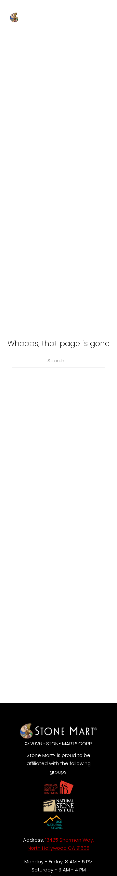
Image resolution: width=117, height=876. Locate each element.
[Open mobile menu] (102, 9)
